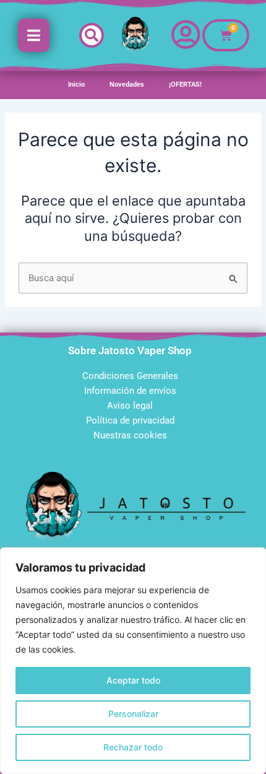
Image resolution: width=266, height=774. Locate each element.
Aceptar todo (133, 680)
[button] (91, 35)
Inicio (76, 84)
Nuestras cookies (130, 435)
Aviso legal (130, 405)
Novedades (126, 84)
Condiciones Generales (130, 375)
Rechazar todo (133, 747)
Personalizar (133, 713)
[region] (133, 660)
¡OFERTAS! (185, 84)
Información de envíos (130, 390)
